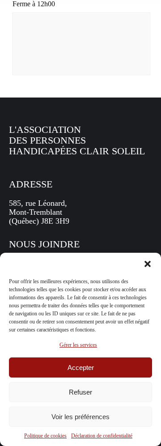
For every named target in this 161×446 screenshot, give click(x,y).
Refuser (80, 392)
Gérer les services (78, 345)
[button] (147, 263)
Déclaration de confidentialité (101, 436)
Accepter (81, 367)
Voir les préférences (80, 417)
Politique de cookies (45, 436)
